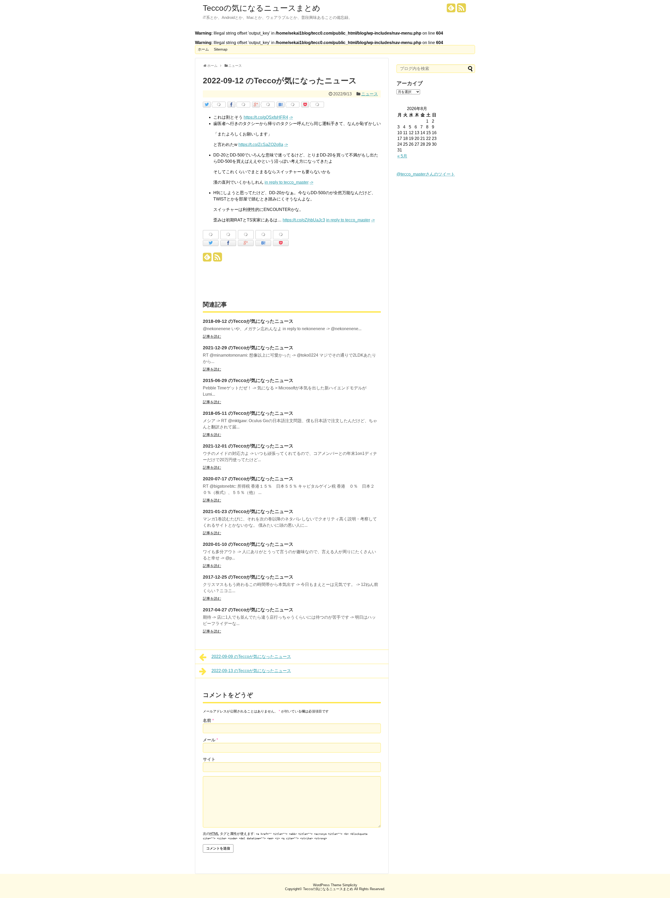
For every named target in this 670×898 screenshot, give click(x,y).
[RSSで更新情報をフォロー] (461, 10)
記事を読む (212, 336)
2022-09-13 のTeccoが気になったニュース (251, 670)
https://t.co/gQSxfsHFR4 (266, 117)
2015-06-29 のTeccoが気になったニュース (248, 380)
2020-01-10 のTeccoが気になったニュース (248, 544)
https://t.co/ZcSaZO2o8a (260, 144)
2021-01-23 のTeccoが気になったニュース (248, 511)
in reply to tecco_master (287, 182)
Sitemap (220, 49)
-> (291, 117)
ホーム (203, 49)
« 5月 (402, 156)
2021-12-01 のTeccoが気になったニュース (248, 446)
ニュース (369, 94)
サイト (209, 759)
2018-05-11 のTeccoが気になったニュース (248, 413)
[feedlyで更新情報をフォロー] (451, 10)
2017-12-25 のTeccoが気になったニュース (248, 577)
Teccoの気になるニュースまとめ (261, 8)
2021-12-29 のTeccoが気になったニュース (248, 347)
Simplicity (349, 885)
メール (210, 740)
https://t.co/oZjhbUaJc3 (304, 220)
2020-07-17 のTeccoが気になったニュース (248, 478)
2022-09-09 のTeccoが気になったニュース (251, 656)
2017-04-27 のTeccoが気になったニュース (248, 609)
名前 (208, 720)
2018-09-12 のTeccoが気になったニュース (248, 321)
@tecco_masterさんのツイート (426, 174)
